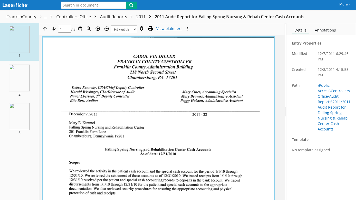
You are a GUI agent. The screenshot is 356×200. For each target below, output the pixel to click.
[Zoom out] (106, 28)
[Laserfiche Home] (27, 5)
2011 (141, 17)
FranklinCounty (27, 17)
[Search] (131, 5)
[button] (19, 42)
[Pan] (80, 28)
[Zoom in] (97, 28)
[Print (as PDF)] (150, 28)
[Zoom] (88, 28)
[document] (321, 111)
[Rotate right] (141, 28)
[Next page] (53, 28)
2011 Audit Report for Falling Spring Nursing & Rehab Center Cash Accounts (229, 17)
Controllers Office (74, 17)
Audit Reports (114, 17)
